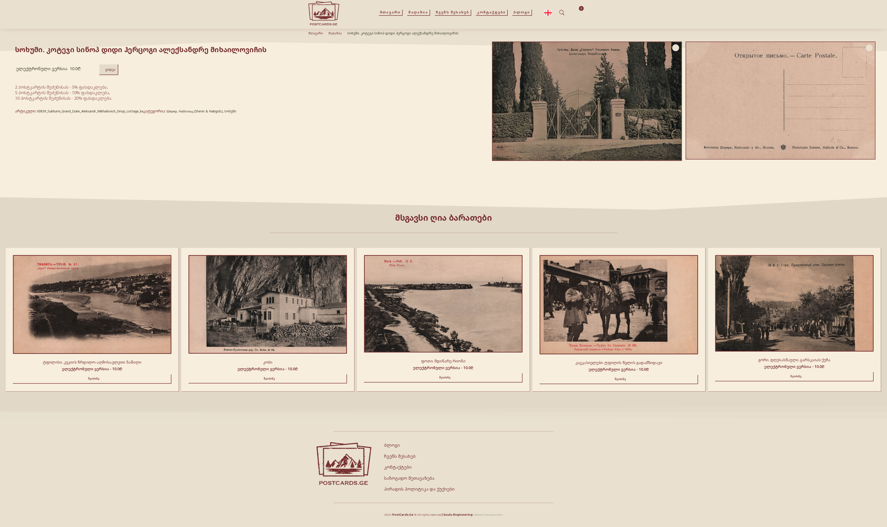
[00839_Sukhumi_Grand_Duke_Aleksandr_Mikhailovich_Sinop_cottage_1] (780, 100)
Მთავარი (315, 33)
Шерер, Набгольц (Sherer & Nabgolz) (195, 111)
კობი (268, 362)
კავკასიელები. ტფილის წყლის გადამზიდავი (618, 362)
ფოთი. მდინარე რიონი (443, 361)
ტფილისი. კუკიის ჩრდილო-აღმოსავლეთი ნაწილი (92, 362)
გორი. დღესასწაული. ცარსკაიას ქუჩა (794, 359)
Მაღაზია (335, 33)
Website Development (488, 514)
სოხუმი (230, 111)
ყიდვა (110, 69)
